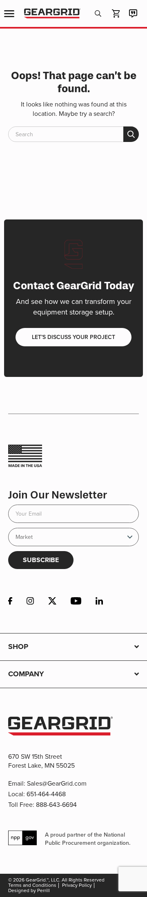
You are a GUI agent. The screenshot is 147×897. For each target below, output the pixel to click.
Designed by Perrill (29, 890)
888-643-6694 (56, 804)
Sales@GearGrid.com (57, 783)
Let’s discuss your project (73, 337)
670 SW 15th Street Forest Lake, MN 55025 (41, 761)
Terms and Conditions (32, 885)
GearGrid (52, 14)
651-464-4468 (46, 794)
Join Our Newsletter (57, 495)
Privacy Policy (77, 885)
